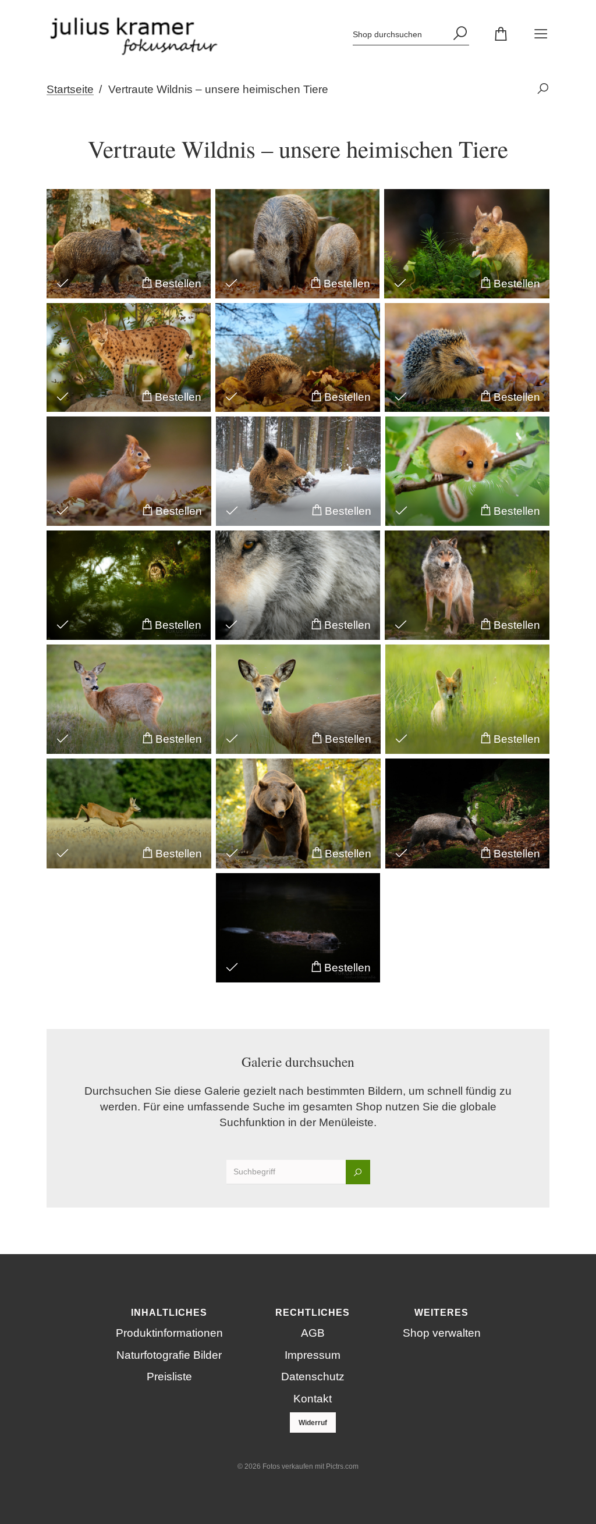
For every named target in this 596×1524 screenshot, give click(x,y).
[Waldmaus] (466, 243)
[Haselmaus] (467, 471)
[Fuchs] (467, 699)
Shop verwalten (442, 1333)
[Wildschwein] (129, 243)
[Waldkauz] (129, 585)
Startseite (70, 89)
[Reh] (129, 699)
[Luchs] (129, 357)
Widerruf (313, 1423)
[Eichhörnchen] (129, 471)
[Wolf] (297, 585)
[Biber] (298, 927)
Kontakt (312, 1399)
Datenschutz (313, 1376)
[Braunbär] (298, 813)
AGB (313, 1333)
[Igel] (297, 357)
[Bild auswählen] (62, 282)
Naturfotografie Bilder (169, 1355)
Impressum (312, 1355)
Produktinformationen (169, 1333)
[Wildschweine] (297, 243)
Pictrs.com (342, 1466)
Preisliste (169, 1376)
